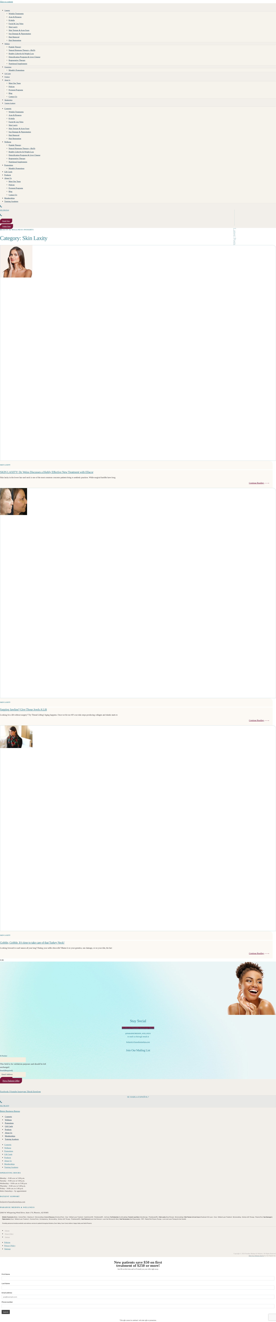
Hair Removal (14, 37)
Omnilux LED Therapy (248, 1217)
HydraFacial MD (88, 1217)
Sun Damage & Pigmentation (20, 34)
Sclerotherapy (144, 1217)
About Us (7, 80)
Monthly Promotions (16, 70)
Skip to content (6, 1)
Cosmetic (7, 10)
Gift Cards (8, 73)
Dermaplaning (44, 1219)
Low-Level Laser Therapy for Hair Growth (174, 1219)
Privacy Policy (9, 1234)
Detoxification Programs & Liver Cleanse (24, 57)
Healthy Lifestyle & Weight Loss (21, 54)
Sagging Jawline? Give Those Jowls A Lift (23, 709)
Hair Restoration (15, 40)
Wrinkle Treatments (16, 14)
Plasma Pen (258, 1217)
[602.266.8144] (1, 207)
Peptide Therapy (15, 47)
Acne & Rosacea (15, 17)
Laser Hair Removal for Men (110, 1219)
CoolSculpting (123, 1217)
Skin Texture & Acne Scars (19, 30)
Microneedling (39, 1217)
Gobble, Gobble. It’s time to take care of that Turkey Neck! (32, 942)
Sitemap (7, 1237)
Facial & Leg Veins (16, 24)
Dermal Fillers (22, 1217)
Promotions (8, 67)
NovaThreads (170, 1217)
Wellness (7, 44)
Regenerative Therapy (17, 60)
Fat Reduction (114, 1217)
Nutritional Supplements (18, 64)
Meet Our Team (15, 83)
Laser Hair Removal (96, 1219)
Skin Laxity (13, 27)
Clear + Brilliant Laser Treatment (74, 1217)
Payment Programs (16, 90)
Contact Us (13, 97)
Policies (12, 86)
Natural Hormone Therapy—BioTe (22, 50)
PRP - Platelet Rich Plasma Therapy (151, 1219)
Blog (10, 93)
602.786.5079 (4, 1106)
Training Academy (10, 103)
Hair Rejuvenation (135, 1219)
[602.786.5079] (1, 1102)
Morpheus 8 (30, 1217)
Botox (16, 1217)
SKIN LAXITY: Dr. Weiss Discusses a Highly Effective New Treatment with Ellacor (46, 472)
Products (7, 77)
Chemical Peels (59, 1217)
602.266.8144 (4, 210)
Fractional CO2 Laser (207, 1217)
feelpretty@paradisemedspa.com (138, 1042)
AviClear (106, 1217)
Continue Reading (256, 483)
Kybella (12, 20)
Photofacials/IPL (98, 1217)
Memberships (8, 100)
